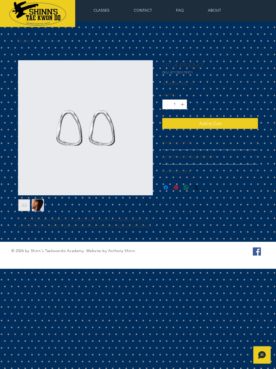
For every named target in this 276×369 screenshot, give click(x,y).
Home (24, 40)
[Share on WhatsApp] (186, 187)
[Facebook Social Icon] (257, 251)
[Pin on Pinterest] (176, 187)
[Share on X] (196, 187)
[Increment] (183, 104)
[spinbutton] (175, 104)
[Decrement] (166, 104)
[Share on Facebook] (166, 187)
